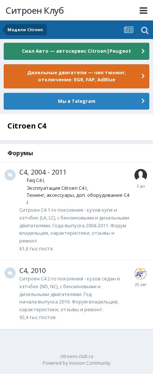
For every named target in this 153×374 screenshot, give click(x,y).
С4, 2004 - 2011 (42, 172)
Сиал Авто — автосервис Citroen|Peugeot (76, 51)
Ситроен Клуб (35, 10)
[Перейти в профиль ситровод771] (140, 175)
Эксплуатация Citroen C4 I (57, 188)
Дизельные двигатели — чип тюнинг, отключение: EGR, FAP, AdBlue (76, 76)
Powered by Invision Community (76, 363)
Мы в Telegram (76, 101)
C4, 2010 (32, 270)
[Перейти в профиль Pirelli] (140, 273)
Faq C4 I (35, 180)
